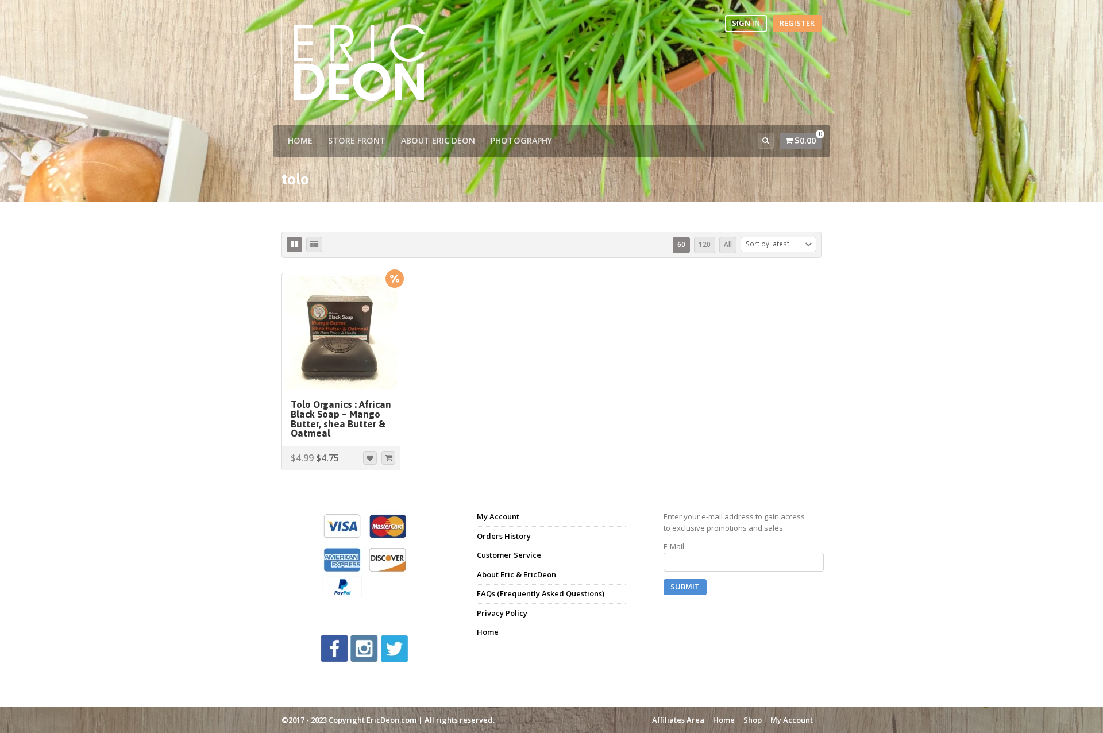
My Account (498, 516)
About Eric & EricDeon (516, 574)
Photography (521, 140)
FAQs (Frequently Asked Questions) (540, 593)
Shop (752, 720)
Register (797, 23)
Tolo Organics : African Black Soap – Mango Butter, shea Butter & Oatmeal (341, 419)
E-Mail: (675, 546)
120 (705, 244)
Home (300, 140)
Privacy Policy (502, 613)
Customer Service (509, 555)
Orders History (504, 536)
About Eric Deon (438, 140)
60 (681, 244)
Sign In (746, 23)
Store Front (356, 140)
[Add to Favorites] (370, 458)
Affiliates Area (678, 720)
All (728, 244)
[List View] (314, 245)
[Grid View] (294, 245)
